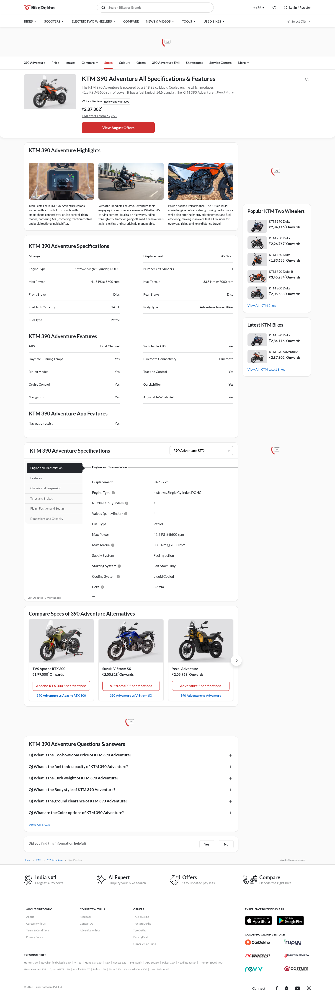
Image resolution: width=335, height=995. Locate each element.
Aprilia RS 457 (81, 969)
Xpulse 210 (152, 962)
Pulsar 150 (99, 969)
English (257, 7)
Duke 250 (115, 969)
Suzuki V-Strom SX (116, 669)
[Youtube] (297, 988)
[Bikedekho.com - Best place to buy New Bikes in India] (39, 7)
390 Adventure (34, 62)
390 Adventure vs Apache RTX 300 (61, 695)
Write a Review (92, 101)
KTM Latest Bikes (273, 369)
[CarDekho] (257, 942)
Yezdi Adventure (185, 669)
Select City (299, 21)
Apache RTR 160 (60, 969)
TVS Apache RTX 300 (49, 669)
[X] (286, 988)
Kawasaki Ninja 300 (135, 969)
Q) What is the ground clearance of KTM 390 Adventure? (78, 801)
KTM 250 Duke (279, 238)
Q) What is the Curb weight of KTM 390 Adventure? (73, 778)
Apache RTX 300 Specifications (61, 685)
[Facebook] (277, 988)
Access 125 (119, 962)
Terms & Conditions (37, 930)
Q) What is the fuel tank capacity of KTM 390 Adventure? (78, 766)
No (226, 844)
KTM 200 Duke (279, 288)
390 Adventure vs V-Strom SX (131, 695)
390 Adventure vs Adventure (200, 695)
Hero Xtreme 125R (35, 969)
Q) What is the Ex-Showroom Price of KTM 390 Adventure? (80, 755)
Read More (225, 92)
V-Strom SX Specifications (131, 685)
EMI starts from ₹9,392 (99, 116)
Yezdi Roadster (187, 962)
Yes (206, 844)
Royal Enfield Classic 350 (56, 962)
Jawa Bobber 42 (159, 969)
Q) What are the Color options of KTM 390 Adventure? (76, 812)
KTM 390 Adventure (283, 352)
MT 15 (78, 962)
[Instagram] (309, 988)
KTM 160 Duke (279, 255)
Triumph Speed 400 (210, 962)
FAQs (46, 825)
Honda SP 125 (93, 962)
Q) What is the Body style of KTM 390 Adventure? (72, 789)
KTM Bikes (268, 305)
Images (70, 62)
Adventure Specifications (200, 685)
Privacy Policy (34, 937)
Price (55, 62)
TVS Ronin (136, 962)
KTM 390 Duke (279, 221)
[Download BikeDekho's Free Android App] (290, 920)
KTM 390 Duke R (281, 271)
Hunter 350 (31, 962)
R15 (107, 962)
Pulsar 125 (168, 962)
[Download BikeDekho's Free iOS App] (258, 920)
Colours (124, 62)
